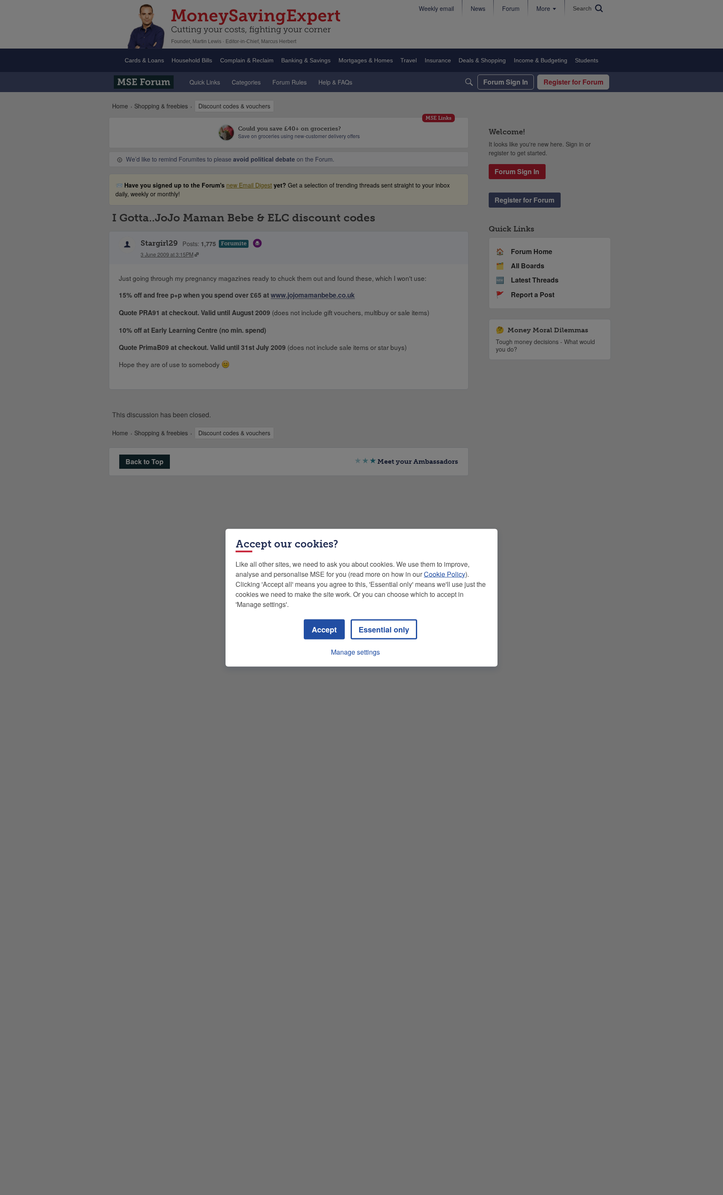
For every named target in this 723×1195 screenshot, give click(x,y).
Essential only (384, 629)
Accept (324, 629)
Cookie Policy (444, 573)
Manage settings (355, 651)
